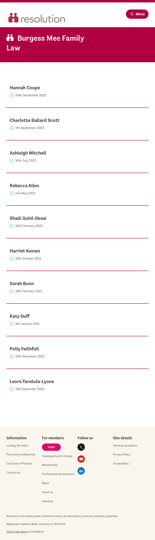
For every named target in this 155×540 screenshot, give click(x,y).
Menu (140, 14)
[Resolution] (36, 18)
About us (47, 492)
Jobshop (47, 501)
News (45, 483)
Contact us (13, 472)
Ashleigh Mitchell (28, 153)
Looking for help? (17, 445)
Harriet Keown (25, 251)
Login (51, 447)
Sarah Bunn (22, 283)
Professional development (58, 474)
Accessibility (121, 463)
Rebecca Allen (24, 185)
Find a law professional (20, 454)
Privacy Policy (121, 454)
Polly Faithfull (24, 349)
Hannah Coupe (25, 87)
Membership (50, 464)
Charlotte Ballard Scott (35, 120)
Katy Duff (19, 316)
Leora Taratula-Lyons (32, 381)
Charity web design (16, 531)
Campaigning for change (57, 456)
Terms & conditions (125, 445)
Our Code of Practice (19, 463)
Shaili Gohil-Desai (28, 218)
